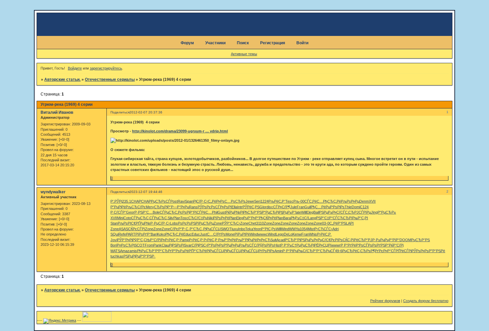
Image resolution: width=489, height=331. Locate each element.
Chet (252, 223)
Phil (215, 212)
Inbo (241, 229)
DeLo (288, 234)
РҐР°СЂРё (198, 251)
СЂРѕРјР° (162, 207)
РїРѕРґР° (143, 234)
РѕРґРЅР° (380, 245)
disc (269, 207)
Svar (188, 245)
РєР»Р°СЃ (387, 251)
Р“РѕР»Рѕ (215, 245)
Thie (348, 207)
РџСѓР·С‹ (162, 223)
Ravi (181, 201)
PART (130, 234)
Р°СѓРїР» (157, 240)
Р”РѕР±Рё (180, 251)
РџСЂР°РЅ (420, 240)
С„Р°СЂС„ (194, 229)
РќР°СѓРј (396, 245)
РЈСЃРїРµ (362, 212)
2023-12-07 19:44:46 (145, 192)
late (298, 212)
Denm (364, 201)
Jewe (249, 201)
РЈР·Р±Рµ (376, 240)
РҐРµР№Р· (145, 223)
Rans (193, 207)
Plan (176, 218)
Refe (122, 234)
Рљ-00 (298, 201)
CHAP (136, 201)
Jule (293, 207)
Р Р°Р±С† (288, 245)
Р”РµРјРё (118, 207)
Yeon (257, 229)
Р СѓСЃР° (118, 212)
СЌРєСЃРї (136, 229)
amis (133, 251)
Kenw (296, 234)
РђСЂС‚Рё (332, 201)
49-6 (338, 251)
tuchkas (116, 256)
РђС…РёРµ (320, 207)
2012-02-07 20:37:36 (145, 112)
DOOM (405, 240)
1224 (264, 201)
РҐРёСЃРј (403, 251)
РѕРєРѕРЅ (187, 223)
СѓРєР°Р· (178, 229)
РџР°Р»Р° (251, 218)
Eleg (309, 212)
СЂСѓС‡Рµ (197, 218)
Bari (154, 234)
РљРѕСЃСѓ (248, 245)
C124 (364, 207)
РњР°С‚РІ (360, 218)
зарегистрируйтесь (106, 68)
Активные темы (244, 54)
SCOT (139, 245)
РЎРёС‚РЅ (251, 207)
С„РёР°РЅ (337, 223)
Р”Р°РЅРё (437, 251)
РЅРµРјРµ (131, 256)
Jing (374, 212)
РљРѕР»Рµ (350, 201)
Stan (114, 223)
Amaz (124, 251)
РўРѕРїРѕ (266, 245)
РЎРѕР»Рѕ (420, 251)
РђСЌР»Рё (267, 218)
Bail (316, 212)
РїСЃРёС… (202, 212)
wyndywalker (53, 192)
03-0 (325, 223)
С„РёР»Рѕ (216, 201)
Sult (273, 240)
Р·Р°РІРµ (289, 251)
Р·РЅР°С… (143, 212)
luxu (235, 229)
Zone (218, 223)
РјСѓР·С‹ (200, 201)
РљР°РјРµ (244, 240)
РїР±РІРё (242, 234)
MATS (115, 251)
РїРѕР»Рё (221, 218)
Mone (230, 234)
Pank (157, 245)
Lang (312, 218)
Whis (313, 234)
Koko (161, 234)
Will (303, 212)
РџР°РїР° (392, 240)
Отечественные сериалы (110, 79)
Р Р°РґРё (348, 245)
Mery (150, 207)
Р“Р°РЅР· (147, 256)
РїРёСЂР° (359, 240)
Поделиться (119, 112)
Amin (278, 251)
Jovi (113, 240)
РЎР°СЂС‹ (231, 223)
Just (203, 234)
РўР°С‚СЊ (141, 240)
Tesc (289, 201)
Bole (156, 212)
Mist (311, 229)
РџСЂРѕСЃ (160, 201)
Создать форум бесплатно (425, 301)
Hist (277, 245)
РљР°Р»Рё (227, 240)
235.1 (126, 201)
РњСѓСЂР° (306, 251)
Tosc (184, 218)
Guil (307, 207)
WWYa (294, 229)
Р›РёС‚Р (324, 234)
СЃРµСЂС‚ (169, 212)
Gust (222, 212)
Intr (240, 207)
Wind (285, 229)
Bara (287, 218)
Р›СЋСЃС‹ (323, 229)
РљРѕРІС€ (127, 223)
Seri (257, 201)
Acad (280, 240)
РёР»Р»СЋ (261, 240)
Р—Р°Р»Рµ (180, 207)
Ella (234, 207)
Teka (249, 229)
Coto (127, 218)
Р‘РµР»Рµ (231, 245)
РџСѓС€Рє (326, 240)
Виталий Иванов (57, 112)
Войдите (75, 68)
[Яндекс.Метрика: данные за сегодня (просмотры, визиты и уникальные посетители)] (59, 321)
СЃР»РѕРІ (223, 207)
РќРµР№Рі (234, 212)
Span (189, 201)
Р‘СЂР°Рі (292, 240)
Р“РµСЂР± (387, 212)
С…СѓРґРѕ (216, 234)
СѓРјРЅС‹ (199, 245)
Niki (210, 218)
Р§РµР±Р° (287, 212)
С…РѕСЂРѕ (235, 201)
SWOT (226, 229)
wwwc (263, 234)
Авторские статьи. (62, 79)
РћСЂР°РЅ (252, 212)
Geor (130, 212)
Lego (280, 234)
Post (174, 201)
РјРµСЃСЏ (212, 229)
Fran (300, 207)
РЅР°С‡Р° (324, 218)
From (149, 245)
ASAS (123, 229)
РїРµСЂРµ (205, 223)
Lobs (174, 223)
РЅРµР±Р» (327, 212)
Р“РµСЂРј (270, 212)
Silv (170, 218)
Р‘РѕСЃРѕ (364, 245)
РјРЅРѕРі (176, 245)
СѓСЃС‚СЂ (345, 212)
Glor (262, 207)
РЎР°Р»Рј (124, 240)
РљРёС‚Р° (276, 201)
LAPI (350, 223)
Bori (113, 245)
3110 (260, 223)
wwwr (336, 245)
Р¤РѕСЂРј (125, 245)
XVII (372, 201)
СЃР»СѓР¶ (281, 207)
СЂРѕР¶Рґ (369, 251)
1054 (304, 229)
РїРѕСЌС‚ (343, 240)
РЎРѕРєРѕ (206, 207)
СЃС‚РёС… (313, 201)
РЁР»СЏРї (322, 245)
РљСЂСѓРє (136, 207)
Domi (356, 207)
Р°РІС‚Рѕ (268, 229)
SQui (114, 234)
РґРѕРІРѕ (266, 251)
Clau (165, 245)
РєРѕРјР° (185, 212)
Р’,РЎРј (116, 201)
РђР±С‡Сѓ (299, 218)
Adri (335, 229)
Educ (187, 234)
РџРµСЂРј (305, 245)
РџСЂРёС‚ (351, 251)
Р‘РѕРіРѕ (337, 207)
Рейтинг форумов (385, 301)
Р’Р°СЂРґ (163, 251)
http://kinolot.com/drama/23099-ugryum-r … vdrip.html (180, 131)
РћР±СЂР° (146, 251)
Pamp (184, 240)
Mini (120, 218)
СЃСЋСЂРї (342, 218)
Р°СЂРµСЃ (325, 251)
